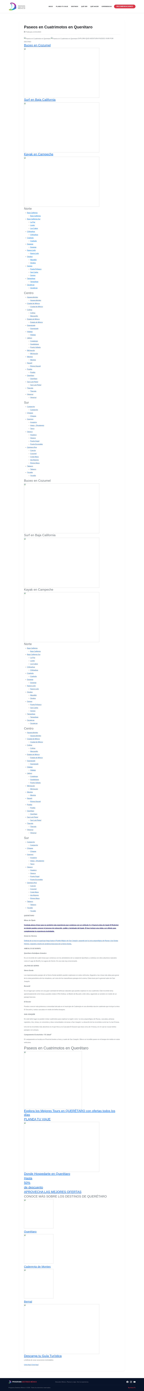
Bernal (28, 1301)
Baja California (32, 213)
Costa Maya (34, 457)
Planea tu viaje (62, 6)
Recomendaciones (124, 6)
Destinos (74, 6)
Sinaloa (30, 256)
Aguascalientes (32, 297)
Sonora (29, 266)
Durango (30, 244)
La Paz (32, 222)
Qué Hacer (94, 6)
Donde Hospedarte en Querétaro (47, 1173)
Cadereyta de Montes (37, 1266)
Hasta (28, 1178)
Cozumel (33, 453)
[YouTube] (134, 1381)
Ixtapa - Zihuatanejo (37, 425)
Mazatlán (33, 260)
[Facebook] (127, 1381)
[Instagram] (131, 1381)
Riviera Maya (34, 463)
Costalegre (34, 341)
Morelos (30, 357)
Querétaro (30, 375)
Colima (29, 310)
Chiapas (30, 413)
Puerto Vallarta (35, 347)
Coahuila (30, 238)
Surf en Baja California (40, 99)
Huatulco (33, 435)
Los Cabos (34, 228)
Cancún (33, 450)
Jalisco (29, 338)
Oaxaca (30, 432)
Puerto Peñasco (35, 269)
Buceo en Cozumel (37, 45)
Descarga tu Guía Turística (43, 1356)
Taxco (32, 428)
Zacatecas (30, 285)
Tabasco (30, 466)
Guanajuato (31, 325)
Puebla (29, 369)
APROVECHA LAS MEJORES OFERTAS (52, 1192)
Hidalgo (30, 332)
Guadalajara (34, 344)
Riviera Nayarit (35, 366)
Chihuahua (31, 231)
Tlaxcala (30, 388)
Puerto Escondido (36, 444)
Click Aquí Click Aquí (31, 1365)
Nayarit (29, 363)
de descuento (33, 1187)
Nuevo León (31, 250)
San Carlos (34, 272)
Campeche (31, 406)
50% (27, 1182)
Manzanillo (34, 316)
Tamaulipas (31, 278)
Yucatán (30, 472)
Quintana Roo (32, 447)
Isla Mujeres (34, 460)
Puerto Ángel (34, 441)
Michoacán (31, 350)
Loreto (32, 225)
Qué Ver (84, 6)
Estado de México (33, 319)
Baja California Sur (33, 219)
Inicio (51, 6)
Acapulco (33, 422)
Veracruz (30, 394)
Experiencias (107, 6)
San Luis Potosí (32, 382)
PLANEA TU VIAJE (37, 1119)
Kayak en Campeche (38, 154)
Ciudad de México (33, 303)
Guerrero (30, 419)
